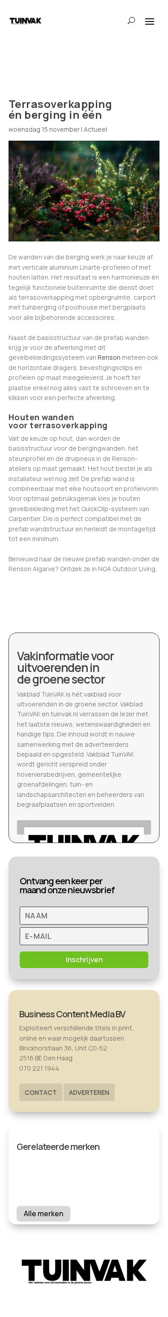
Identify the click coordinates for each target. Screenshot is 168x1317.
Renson (109, 357)
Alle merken (43, 1213)
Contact (41, 1092)
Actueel (95, 129)
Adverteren (89, 1092)
